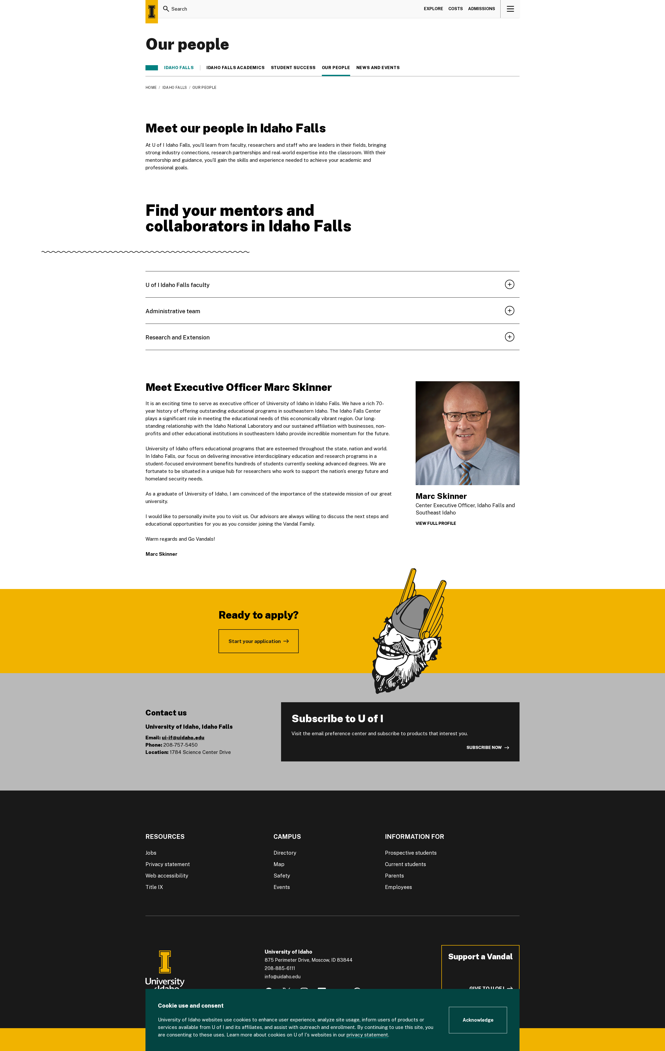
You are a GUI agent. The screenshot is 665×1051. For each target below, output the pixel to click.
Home (151, 87)
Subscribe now (484, 747)
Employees (398, 887)
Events (282, 887)
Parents (394, 876)
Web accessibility (166, 876)
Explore (433, 8)
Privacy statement (167, 864)
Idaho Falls (179, 68)
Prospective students (411, 853)
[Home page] (151, 11)
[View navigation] (510, 9)
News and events (378, 68)
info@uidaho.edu (283, 976)
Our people (336, 68)
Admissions (481, 8)
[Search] (166, 9)
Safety (282, 876)
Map (279, 864)
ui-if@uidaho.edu (183, 737)
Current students (405, 864)
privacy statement (367, 1034)
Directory (285, 853)
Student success (293, 68)
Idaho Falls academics (236, 68)
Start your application (255, 641)
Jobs (150, 853)
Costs (455, 8)
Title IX (154, 887)
